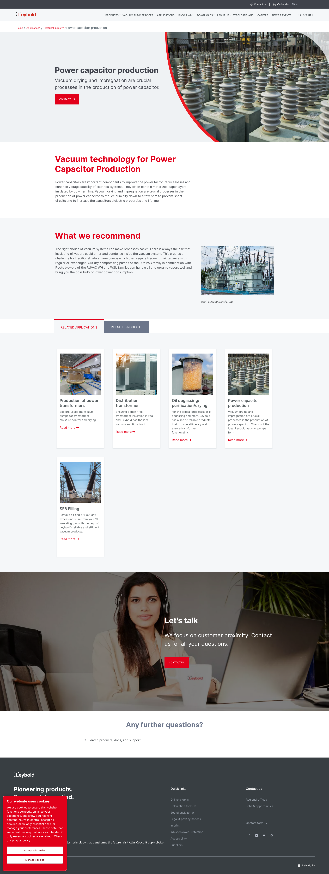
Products (112, 15)
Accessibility (178, 838)
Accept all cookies (35, 850)
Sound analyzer (180, 812)
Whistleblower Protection (186, 832)
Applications (165, 15)
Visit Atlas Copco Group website (143, 842)
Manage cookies (34, 859)
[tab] (79, 326)
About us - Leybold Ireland (235, 15)
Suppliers (176, 845)
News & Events (281, 15)
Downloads (205, 15)
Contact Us (67, 99)
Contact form (254, 823)
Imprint (175, 825)
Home (19, 27)
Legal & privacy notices (185, 819)
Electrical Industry (54, 27)
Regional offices (256, 799)
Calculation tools (181, 806)
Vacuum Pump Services (138, 15)
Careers (262, 15)
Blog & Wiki (185, 15)
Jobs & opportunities (259, 806)
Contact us (177, 662)
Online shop (178, 799)
